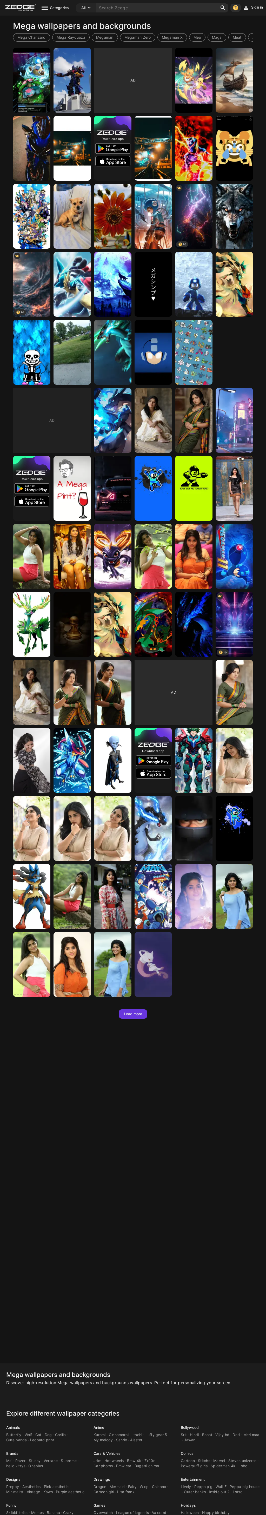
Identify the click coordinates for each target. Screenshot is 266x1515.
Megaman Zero (137, 37)
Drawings (102, 1479)
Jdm (97, 1460)
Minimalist (15, 1492)
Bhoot (207, 1434)
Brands (12, 1453)
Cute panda (16, 1440)
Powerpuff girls (194, 1466)
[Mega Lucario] (72, 284)
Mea (197, 37)
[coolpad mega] (72, 624)
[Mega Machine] (72, 148)
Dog (48, 1434)
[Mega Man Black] (234, 828)
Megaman (105, 37)
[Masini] (112, 488)
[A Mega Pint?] (72, 488)
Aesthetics (31, 1486)
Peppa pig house (245, 1486)
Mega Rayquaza (71, 37)
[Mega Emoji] (234, 148)
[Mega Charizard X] (112, 420)
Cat (38, 1434)
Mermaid (117, 1486)
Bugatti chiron (147, 1466)
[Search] (223, 7)
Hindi (194, 1434)
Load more (133, 1014)
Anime (99, 1427)
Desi (236, 1434)
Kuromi (100, 1434)
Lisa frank (126, 1492)
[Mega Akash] (234, 488)
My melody (103, 1440)
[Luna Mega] (112, 284)
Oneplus (35, 1466)
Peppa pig (203, 1486)
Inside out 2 (219, 1492)
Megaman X (172, 37)
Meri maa (251, 1434)
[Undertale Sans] (31, 352)
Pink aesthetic (56, 1486)
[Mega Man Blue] (153, 488)
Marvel (219, 1460)
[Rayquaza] (153, 624)
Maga (217, 37)
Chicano (159, 1486)
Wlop (144, 1486)
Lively (186, 1486)
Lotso (237, 1492)
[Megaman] (153, 216)
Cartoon (188, 1460)
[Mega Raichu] (193, 80)
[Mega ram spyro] (112, 556)
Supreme (69, 1460)
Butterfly (13, 1434)
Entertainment (193, 1479)
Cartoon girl (104, 1492)
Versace (51, 1460)
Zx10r (149, 1460)
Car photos (103, 1466)
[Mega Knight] (193, 828)
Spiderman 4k (223, 1466)
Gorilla (60, 1434)
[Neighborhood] (72, 352)
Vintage (33, 1492)
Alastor (136, 1440)
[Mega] (31, 80)
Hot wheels (114, 1460)
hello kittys (15, 1466)
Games (100, 1505)
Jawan (189, 1440)
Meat (237, 37)
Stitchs (204, 1460)
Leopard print (42, 1440)
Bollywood (190, 1427)
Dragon (100, 1486)
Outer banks (195, 1492)
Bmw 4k (134, 1460)
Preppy (12, 1486)
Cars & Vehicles (107, 1453)
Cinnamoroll (119, 1434)
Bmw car (123, 1466)
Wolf (28, 1434)
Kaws (48, 1492)
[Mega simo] (153, 284)
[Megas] (31, 148)
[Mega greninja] (72, 760)
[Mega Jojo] (31, 216)
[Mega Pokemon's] (193, 352)
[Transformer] (72, 80)
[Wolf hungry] (234, 216)
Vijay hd (222, 1434)
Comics (187, 1453)
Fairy (132, 1486)
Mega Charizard (31, 37)
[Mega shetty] (234, 760)
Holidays (188, 1505)
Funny (11, 1505)
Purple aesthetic (70, 1492)
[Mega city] (234, 420)
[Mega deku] (193, 760)
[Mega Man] (193, 284)
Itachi (137, 1434)
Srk (184, 1434)
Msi (9, 1460)
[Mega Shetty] (153, 420)
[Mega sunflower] (112, 216)
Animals (13, 1427)
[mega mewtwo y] (153, 964)
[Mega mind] (112, 760)
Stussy (35, 1460)
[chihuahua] (72, 216)
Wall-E (221, 1486)
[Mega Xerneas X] (31, 624)
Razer (20, 1460)
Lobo (242, 1466)
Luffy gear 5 (156, 1434)
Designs (13, 1479)
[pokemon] (112, 352)
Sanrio (121, 1440)
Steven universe (242, 1460)
